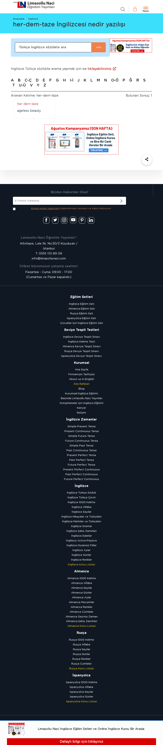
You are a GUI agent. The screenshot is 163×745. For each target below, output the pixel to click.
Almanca (81, 571)
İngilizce (33, 19)
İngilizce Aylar (81, 550)
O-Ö (114, 80)
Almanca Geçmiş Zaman (82, 616)
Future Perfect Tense (81, 465)
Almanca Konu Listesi (81, 626)
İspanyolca (81, 675)
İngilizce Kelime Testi (81, 341)
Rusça (81, 632)
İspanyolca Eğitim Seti (81, 318)
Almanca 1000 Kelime (81, 578)
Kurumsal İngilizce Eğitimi (81, 393)
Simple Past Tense (81, 445)
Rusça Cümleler (81, 664)
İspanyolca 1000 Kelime (81, 682)
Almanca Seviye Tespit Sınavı (82, 346)
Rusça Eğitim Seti (81, 313)
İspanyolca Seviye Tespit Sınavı (81, 356)
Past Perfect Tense (81, 460)
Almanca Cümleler (81, 612)
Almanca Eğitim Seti (81, 309)
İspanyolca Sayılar (81, 692)
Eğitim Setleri (81, 297)
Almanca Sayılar (81, 588)
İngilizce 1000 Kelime (81, 502)
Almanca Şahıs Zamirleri (81, 621)
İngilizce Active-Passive (81, 540)
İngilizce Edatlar (81, 536)
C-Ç (28, 80)
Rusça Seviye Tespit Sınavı (81, 351)
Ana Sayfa (81, 369)
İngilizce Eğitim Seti (81, 304)
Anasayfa (18, 19)
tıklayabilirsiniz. (100, 68)
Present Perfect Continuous (81, 469)
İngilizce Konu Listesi (81, 564)
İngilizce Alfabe (81, 507)
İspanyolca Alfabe (81, 687)
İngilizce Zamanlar (81, 419)
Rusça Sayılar (81, 649)
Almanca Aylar (81, 597)
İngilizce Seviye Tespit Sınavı (81, 337)
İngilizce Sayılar (81, 512)
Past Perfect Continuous (81, 474)
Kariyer (81, 408)
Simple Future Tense (81, 436)
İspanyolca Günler (81, 697)
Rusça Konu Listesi (81, 668)
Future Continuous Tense (81, 441)
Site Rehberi (81, 384)
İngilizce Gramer (81, 526)
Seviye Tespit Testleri (81, 329)
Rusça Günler (81, 654)
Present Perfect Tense (81, 455)
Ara (98, 47)
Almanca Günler (81, 593)
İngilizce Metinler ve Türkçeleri (81, 521)
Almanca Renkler (81, 607)
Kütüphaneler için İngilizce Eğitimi (81, 403)
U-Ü (22, 85)
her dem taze (27, 104)
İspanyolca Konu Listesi (81, 701)
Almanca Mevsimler (81, 602)
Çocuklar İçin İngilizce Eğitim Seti (81, 323)
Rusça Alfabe (81, 644)
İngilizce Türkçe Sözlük (81, 493)
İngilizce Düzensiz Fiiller (82, 545)
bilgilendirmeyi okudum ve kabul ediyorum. (71, 208)
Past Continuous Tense (81, 450)
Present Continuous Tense (81, 431)
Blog (81, 389)
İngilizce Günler (81, 555)
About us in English (81, 379)
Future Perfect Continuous (81, 479)
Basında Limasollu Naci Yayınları (81, 398)
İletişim (81, 413)
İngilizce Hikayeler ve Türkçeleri (81, 516)
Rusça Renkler (81, 659)
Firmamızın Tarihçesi (81, 374)
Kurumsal (81, 362)
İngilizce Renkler (81, 560)
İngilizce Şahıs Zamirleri (82, 531)
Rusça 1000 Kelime (81, 640)
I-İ (71, 80)
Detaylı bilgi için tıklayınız (81, 741)
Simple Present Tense (82, 426)
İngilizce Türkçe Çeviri (82, 497)
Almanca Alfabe (81, 583)
